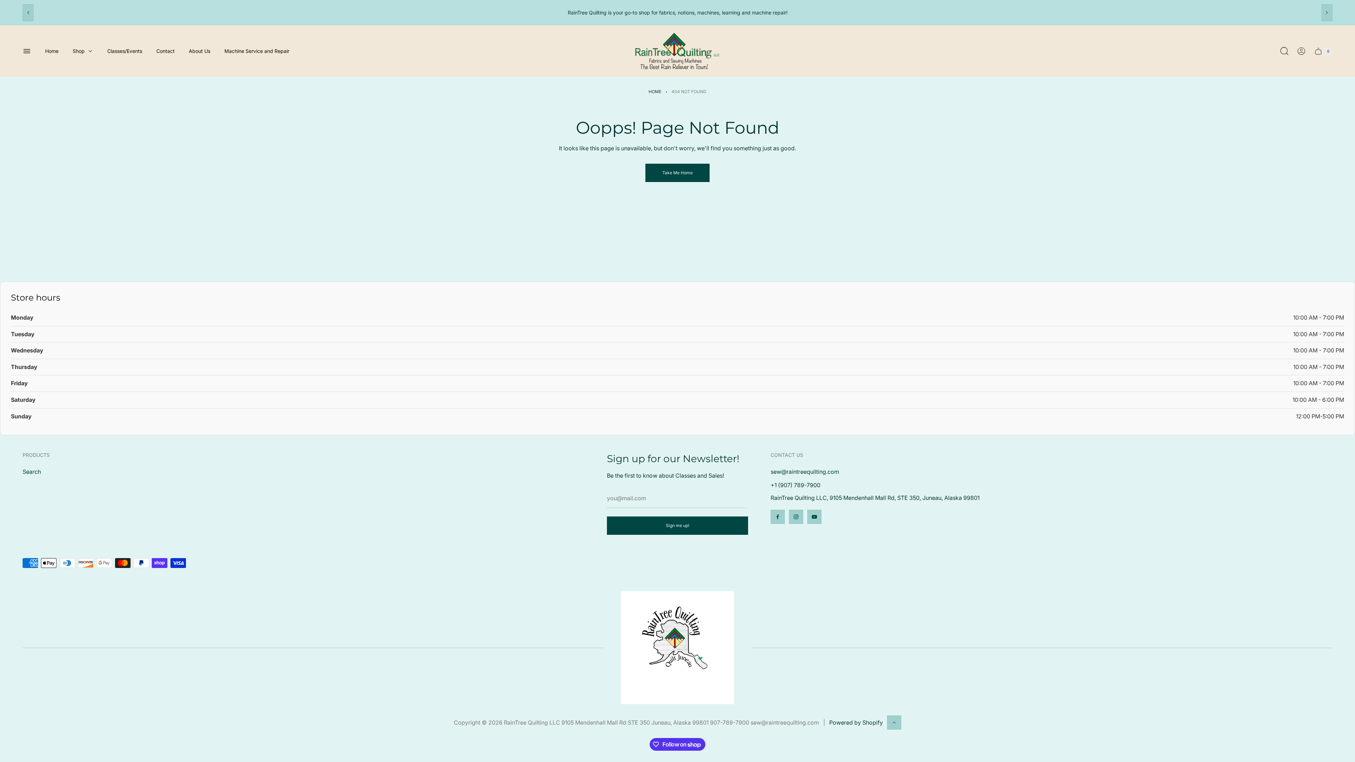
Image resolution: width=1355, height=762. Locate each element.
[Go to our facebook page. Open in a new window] (778, 517)
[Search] (1284, 51)
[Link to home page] (677, 647)
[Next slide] (1326, 12)
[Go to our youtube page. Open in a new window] (814, 517)
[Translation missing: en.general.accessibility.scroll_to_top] (894, 722)
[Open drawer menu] (27, 51)
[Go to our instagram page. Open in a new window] (796, 517)
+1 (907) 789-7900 (795, 485)
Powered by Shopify (856, 722)
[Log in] (1301, 51)
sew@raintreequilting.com (805, 471)
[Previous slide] (28, 12)
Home (655, 91)
